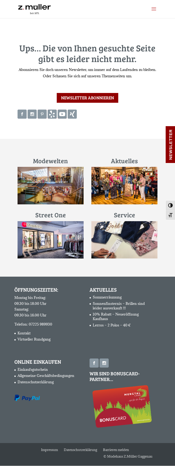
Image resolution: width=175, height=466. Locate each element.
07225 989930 (40, 324)
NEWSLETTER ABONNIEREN (87, 97)
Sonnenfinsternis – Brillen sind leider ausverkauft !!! (119, 305)
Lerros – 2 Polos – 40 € (112, 325)
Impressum (49, 450)
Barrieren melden (116, 450)
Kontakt (24, 333)
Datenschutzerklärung (36, 382)
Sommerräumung (107, 297)
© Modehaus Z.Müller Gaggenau (127, 456)
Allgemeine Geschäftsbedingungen (46, 375)
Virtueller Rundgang (34, 339)
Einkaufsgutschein (33, 369)
